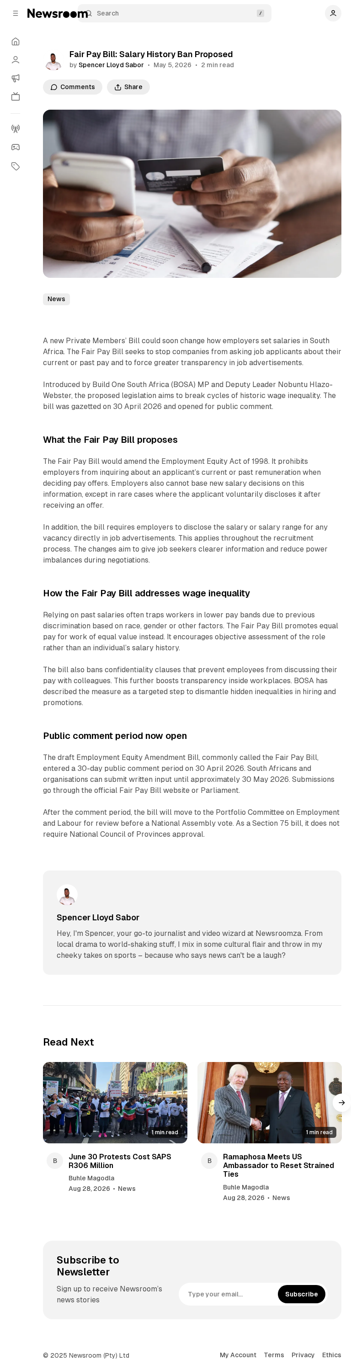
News (56, 299)
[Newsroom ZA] (57, 13)
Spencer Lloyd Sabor (111, 65)
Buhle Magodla (91, 1178)
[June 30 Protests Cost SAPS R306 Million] (115, 1102)
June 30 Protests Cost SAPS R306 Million (120, 1161)
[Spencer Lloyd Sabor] (53, 59)
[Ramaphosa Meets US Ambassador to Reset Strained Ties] (269, 1102)
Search (108, 13)
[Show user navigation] (333, 13)
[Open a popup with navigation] (15, 13)
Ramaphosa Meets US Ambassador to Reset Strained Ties (278, 1165)
